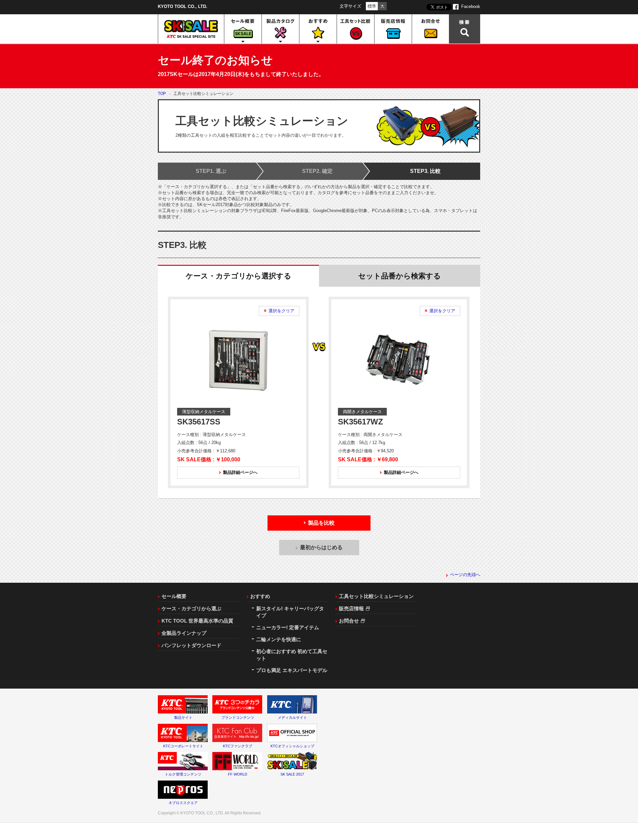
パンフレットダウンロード (191, 645)
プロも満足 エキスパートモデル (291, 670)
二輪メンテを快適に (278, 639)
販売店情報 (393, 28)
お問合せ (430, 28)
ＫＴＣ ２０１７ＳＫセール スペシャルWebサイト (191, 28)
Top (162, 93)
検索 (464, 28)
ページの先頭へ (465, 574)
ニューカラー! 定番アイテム (287, 627)
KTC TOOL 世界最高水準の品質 (197, 621)
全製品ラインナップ (183, 633)
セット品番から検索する (399, 276)
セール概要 (173, 596)
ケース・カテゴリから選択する (238, 276)
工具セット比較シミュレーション (376, 596)
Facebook (470, 6)
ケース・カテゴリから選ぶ (191, 608)
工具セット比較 (355, 28)
